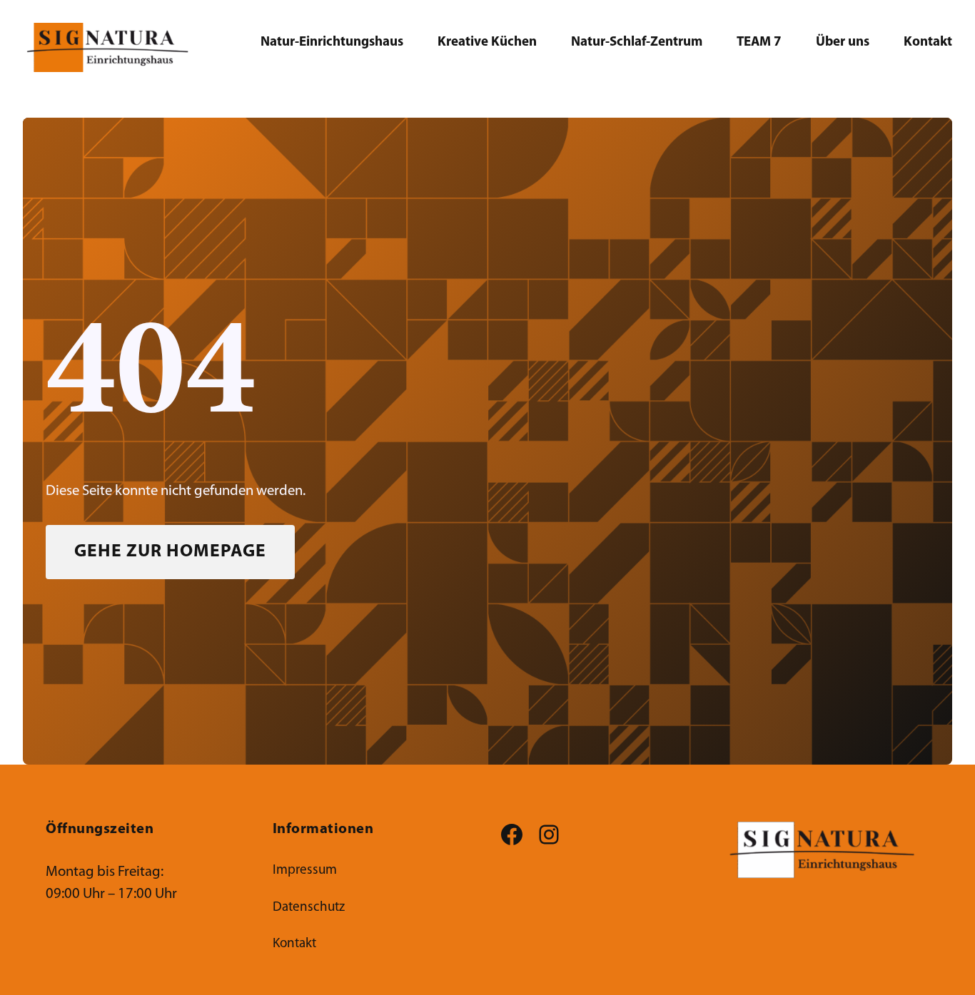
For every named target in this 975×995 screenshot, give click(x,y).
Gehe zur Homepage (170, 552)
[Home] (828, 849)
